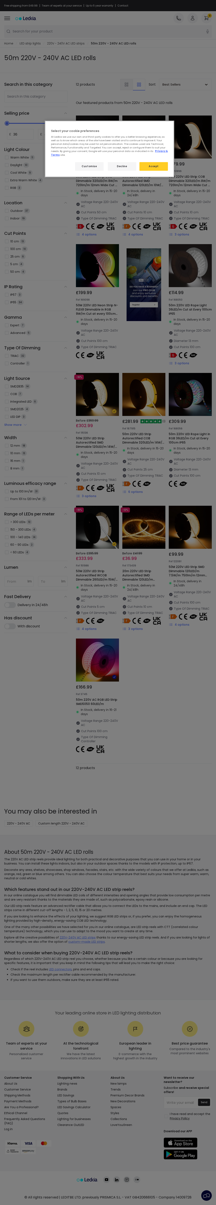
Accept (153, 166)
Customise (89, 166)
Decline (122, 166)
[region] (109, 149)
